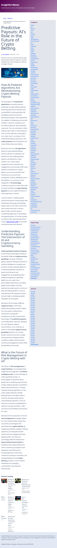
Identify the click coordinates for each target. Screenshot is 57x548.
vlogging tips (33, 150)
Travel (32, 30)
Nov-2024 (33, 321)
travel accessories (34, 76)
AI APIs (32, 99)
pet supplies (33, 164)
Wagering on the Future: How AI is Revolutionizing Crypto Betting (26, 483)
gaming (32, 124)
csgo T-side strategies (35, 243)
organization (33, 111)
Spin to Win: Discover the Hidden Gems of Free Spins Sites (25, 502)
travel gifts (33, 143)
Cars (32, 42)
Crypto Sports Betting (35, 196)
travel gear (33, 146)
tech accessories (34, 67)
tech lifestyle (33, 189)
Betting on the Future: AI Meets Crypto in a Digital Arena (11, 501)
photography (33, 109)
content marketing (34, 230)
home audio (33, 127)
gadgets (32, 64)
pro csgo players (34, 269)
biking (32, 122)
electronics (33, 185)
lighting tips (33, 101)
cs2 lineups (33, 266)
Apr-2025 (33, 337)
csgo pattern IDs (34, 241)
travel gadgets (34, 145)
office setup (33, 79)
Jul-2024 (32, 295)
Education (33, 28)
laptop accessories (35, 108)
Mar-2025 (33, 339)
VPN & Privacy (34, 212)
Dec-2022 (33, 303)
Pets (32, 32)
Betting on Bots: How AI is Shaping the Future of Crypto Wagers (11, 484)
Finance (32, 35)
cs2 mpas (33, 260)
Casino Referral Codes (35, 102)
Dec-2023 (33, 311)
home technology (34, 187)
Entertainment (34, 56)
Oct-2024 (33, 307)
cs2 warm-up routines (35, 264)
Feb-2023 (33, 298)
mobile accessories (35, 94)
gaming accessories (35, 159)
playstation (33, 225)
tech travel (33, 176)
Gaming (32, 25)
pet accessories (34, 271)
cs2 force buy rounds (35, 251)
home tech (33, 194)
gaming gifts (33, 131)
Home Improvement (35, 41)
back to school (34, 125)
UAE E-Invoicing (34, 206)
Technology (33, 53)
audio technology (34, 90)
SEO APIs (33, 60)
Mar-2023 (33, 318)
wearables (33, 136)
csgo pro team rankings (36, 227)
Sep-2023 (33, 319)
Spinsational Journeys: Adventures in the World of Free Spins (11, 521)
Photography (33, 46)
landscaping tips (34, 276)
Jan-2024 (33, 330)
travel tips (33, 180)
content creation (34, 62)
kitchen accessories (35, 154)
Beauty (32, 37)
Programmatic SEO (35, 58)
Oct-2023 (33, 314)
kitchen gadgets (34, 83)
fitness (32, 85)
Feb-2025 (33, 335)
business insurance (35, 250)
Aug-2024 (33, 328)
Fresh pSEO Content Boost (36, 201)
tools (32, 169)
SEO (32, 26)
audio (32, 92)
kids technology (34, 120)
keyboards (33, 182)
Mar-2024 (33, 291)
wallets (32, 191)
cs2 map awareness (35, 237)
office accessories (34, 113)
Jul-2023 (32, 312)
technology (33, 71)
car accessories (34, 95)
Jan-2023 (33, 332)
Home (4, 18)
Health (32, 51)
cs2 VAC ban (33, 248)
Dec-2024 (33, 293)
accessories (33, 157)
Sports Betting (34, 199)
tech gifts (33, 152)
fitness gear (33, 175)
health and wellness (35, 116)
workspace (33, 141)
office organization (35, 129)
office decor (33, 132)
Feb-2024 (33, 323)
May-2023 (33, 326)
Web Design (33, 55)
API (31, 208)
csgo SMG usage (34, 258)
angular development (35, 267)
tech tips (32, 166)
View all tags (34, 278)
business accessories (35, 178)
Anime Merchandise (35, 97)
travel (32, 139)
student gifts (33, 148)
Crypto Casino (34, 203)
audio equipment (34, 69)
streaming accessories (35, 104)
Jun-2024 (33, 333)
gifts (32, 118)
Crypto (32, 198)
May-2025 (33, 341)
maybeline (33, 257)
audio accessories (34, 173)
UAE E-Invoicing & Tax (35, 210)
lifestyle (32, 161)
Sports (32, 48)
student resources (34, 138)
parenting (33, 171)
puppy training (34, 244)
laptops (32, 88)
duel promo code (12, 222)
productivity (33, 134)
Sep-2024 (33, 302)
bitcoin (32, 255)
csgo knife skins (34, 253)
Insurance (33, 34)
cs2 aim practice (34, 232)
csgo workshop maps (35, 228)
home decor (33, 168)
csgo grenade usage (35, 274)
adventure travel (34, 239)
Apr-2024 (33, 296)
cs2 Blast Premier (34, 262)
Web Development (35, 39)
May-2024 (33, 305)
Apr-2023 (33, 309)
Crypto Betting (34, 205)
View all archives (34, 344)
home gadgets (34, 86)
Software (33, 49)
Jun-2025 (33, 342)
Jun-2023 (33, 316)
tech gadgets (33, 81)
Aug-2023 (33, 300)
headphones (33, 155)
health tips (33, 106)
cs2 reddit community (35, 246)
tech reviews (33, 78)
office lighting (33, 184)
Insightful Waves (10, 4)
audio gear (33, 72)
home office (33, 115)
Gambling (9, 18)
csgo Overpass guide (35, 273)
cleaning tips (33, 162)
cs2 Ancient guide (34, 236)
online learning (34, 234)
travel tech (33, 192)
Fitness (32, 44)
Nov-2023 (33, 325)
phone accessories (35, 74)
